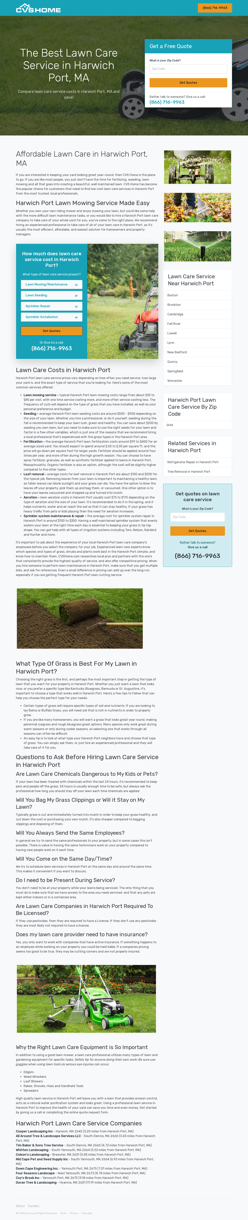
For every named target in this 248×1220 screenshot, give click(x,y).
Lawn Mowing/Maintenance (47, 284)
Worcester (174, 381)
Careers (33, 1206)
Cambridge (175, 314)
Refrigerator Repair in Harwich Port (193, 462)
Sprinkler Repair (38, 306)
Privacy (74, 1213)
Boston (172, 295)
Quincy (172, 362)
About (20, 1206)
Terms (63, 1213)
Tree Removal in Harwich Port (188, 471)
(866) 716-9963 (215, 8)
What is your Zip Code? (165, 60)
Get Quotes (188, 82)
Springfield (175, 371)
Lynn (170, 343)
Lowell (172, 333)
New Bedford (177, 352)
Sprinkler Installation (42, 317)
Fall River (174, 324)
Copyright (86, 1213)
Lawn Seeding (36, 295)
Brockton (174, 305)
